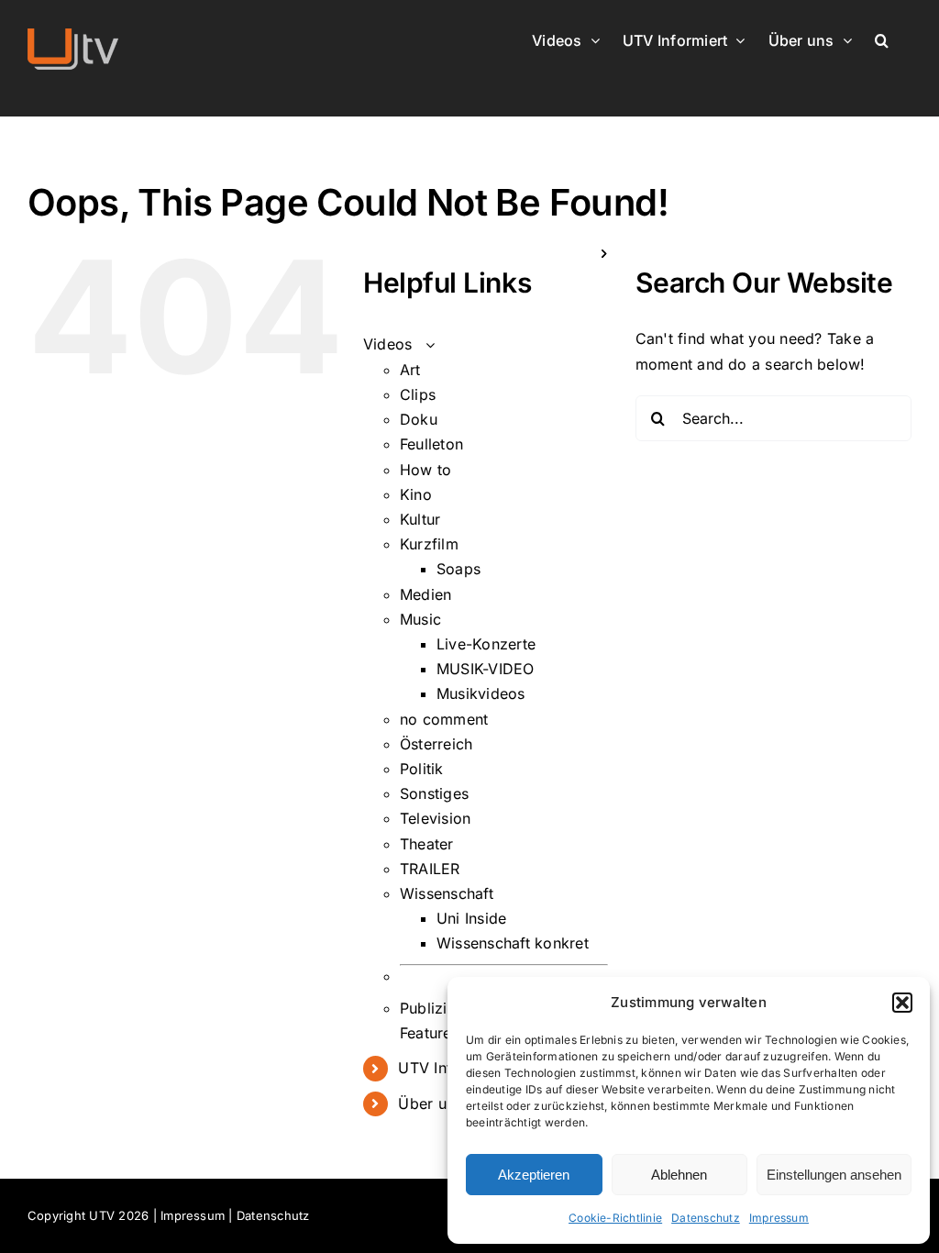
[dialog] (688, 1110)
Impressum (779, 1218)
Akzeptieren (533, 1174)
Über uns (430, 1103)
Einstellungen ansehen (834, 1174)
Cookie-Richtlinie (615, 1218)
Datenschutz (705, 1218)
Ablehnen (679, 1174)
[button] (902, 1002)
